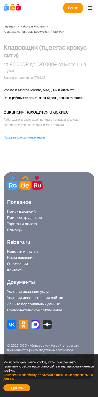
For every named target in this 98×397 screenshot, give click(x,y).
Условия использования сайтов (35, 298)
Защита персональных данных (33, 304)
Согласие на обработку (19, 375)
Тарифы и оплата (22, 224)
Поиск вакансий (21, 211)
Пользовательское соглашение (34, 310)
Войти (73, 7)
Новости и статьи (22, 251)
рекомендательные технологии (51, 350)
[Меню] (90, 8)
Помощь (14, 230)
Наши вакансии (21, 258)
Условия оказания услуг (28, 291)
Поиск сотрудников (24, 217)
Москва (9, 90)
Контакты (15, 270)
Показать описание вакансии (24, 137)
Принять (17, 388)
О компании (17, 264)
